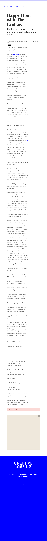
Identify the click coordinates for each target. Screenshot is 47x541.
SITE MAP (28, 482)
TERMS (23, 484)
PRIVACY (41, 482)
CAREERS (34, 482)
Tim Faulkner (15, 54)
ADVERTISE (6, 482)
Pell (27, 140)
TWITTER (23, 475)
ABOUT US (14, 482)
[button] (39, 416)
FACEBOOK (13, 475)
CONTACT (21, 482)
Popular (11, 6)
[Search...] (7, 7)
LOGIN (36, 6)
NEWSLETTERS (23, 477)
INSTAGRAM (34, 475)
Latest (16, 6)
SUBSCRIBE (41, 6)
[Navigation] (4, 7)
